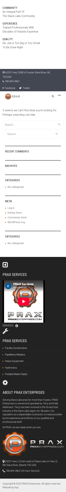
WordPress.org (16, 222)
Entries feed (14, 212)
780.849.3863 (12, 81)
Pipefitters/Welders (15, 354)
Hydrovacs (11, 367)
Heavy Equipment (14, 361)
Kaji (16, 487)
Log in (11, 208)
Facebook (9, 88)
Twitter (26, 88)
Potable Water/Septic (16, 374)
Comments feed (17, 217)
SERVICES (8, 325)
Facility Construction (16, 348)
